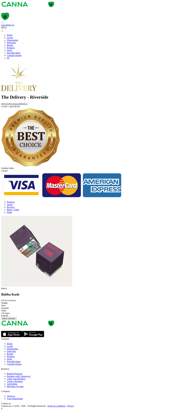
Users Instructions (15, 398)
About (9, 204)
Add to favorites (8, 318)
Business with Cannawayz (19, 376)
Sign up (10, 25)
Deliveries (11, 42)
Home (9, 35)
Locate (10, 37)
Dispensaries (12, 40)
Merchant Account (15, 386)
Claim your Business (16, 379)
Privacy (70, 406)
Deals (9, 50)
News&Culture (13, 53)
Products (11, 48)
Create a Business (15, 381)
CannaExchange (14, 55)
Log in (4, 25)
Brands (10, 45)
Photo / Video (13, 209)
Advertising (12, 384)
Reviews (11, 207)
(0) (8, 58)
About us (11, 396)
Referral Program (14, 374)
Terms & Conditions (56, 406)
